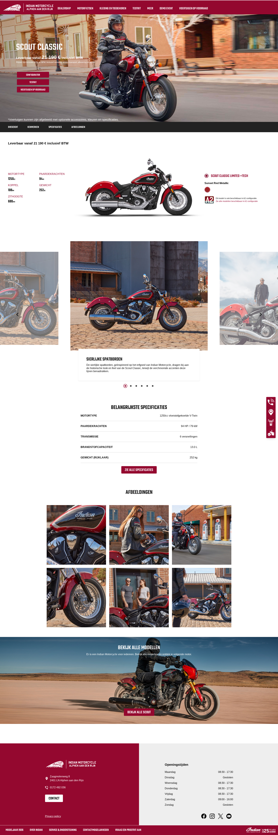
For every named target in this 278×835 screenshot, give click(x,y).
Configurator (33, 75)
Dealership (64, 8)
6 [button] (153, 386)
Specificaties (55, 127)
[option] (139, 311)
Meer (150, 8)
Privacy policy (53, 816)
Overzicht (13, 127)
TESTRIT (137, 8)
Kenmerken (33, 127)
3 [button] (136, 386)
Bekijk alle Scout (139, 712)
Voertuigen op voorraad (193, 8)
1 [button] (125, 386)
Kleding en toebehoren (113, 8)
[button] (17, 314)
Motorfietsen (85, 8)
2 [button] (131, 386)
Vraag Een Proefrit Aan (128, 830)
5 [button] (147, 386)
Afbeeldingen (78, 127)
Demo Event (166, 8)
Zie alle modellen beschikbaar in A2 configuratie (237, 201)
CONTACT (54, 798)
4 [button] (142, 386)
